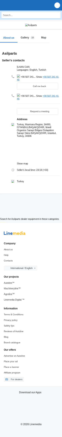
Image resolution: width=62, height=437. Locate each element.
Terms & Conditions (13, 314)
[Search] (57, 15)
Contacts (8, 260)
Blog (6, 337)
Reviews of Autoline (13, 331)
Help (6, 255)
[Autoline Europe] (20, 5)
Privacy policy (10, 320)
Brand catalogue (12, 342)
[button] (57, 5)
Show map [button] (22, 163)
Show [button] (39, 76)
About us (8, 249)
